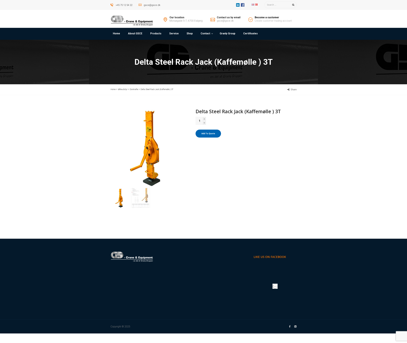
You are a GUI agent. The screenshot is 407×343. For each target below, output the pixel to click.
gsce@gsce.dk (152, 5)
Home (116, 33)
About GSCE (135, 33)
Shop (190, 33)
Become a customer (267, 17)
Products (155, 33)
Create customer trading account (273, 20)
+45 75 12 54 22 (124, 5)
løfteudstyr (122, 89)
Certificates (250, 33)
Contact (205, 33)
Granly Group (227, 33)
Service (174, 33)
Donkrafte (134, 89)
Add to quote (208, 133)
